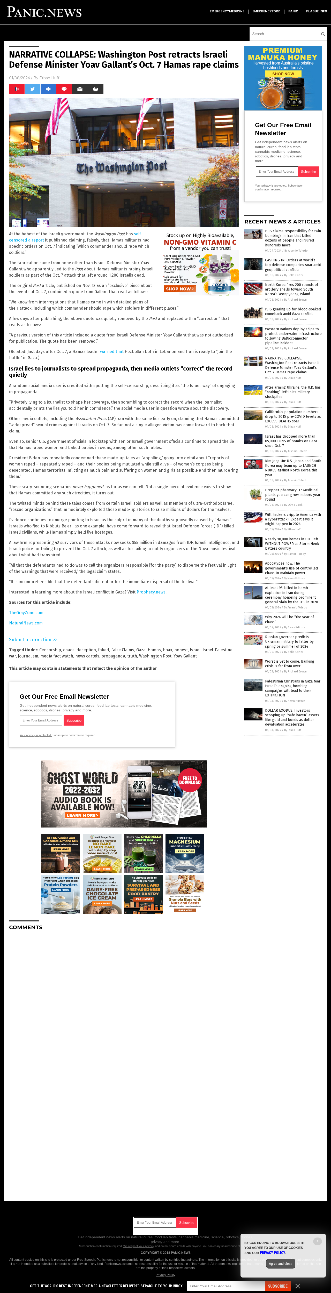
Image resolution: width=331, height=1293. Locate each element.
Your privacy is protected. (36, 735)
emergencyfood (266, 11)
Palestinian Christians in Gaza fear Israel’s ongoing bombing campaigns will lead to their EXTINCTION (292, 688)
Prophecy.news (151, 592)
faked (103, 649)
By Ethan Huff (292, 378)
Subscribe (278, 1286)
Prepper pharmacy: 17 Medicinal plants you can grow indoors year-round (293, 495)
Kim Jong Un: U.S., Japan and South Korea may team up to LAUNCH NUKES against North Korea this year (293, 468)
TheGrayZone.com (26, 612)
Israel (195, 649)
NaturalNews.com (26, 623)
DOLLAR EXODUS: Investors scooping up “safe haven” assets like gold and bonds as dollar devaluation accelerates (292, 717)
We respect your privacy (138, 1246)
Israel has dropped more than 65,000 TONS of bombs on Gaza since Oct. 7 (291, 441)
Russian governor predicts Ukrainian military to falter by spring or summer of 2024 (289, 641)
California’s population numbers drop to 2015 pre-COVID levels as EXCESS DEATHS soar (293, 416)
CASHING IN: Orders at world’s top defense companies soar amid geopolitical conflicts (293, 265)
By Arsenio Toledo (296, 250)
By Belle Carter (293, 275)
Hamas (154, 649)
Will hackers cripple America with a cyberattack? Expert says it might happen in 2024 (293, 519)
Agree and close (280, 1264)
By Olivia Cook (293, 505)
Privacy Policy (165, 1275)
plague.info (316, 11)
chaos (68, 649)
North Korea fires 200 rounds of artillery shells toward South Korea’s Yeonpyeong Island (291, 289)
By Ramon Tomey (295, 554)
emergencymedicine (227, 11)
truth (132, 656)
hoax (167, 649)
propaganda (113, 656)
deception (86, 649)
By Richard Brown (295, 299)
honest (181, 649)
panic (293, 11)
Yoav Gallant (185, 656)
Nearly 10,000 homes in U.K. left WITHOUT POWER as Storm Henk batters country (292, 544)
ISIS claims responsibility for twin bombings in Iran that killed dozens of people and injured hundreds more (293, 238)
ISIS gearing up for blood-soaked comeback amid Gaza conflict (293, 311)
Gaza (141, 649)
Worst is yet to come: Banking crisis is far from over (289, 663)
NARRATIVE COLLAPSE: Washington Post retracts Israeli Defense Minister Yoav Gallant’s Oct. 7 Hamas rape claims (292, 365)
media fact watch (56, 656)
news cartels (87, 656)
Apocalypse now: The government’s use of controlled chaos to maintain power (291, 568)
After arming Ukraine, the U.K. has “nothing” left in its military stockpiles (293, 392)
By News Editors (294, 578)
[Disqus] (124, 999)
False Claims (122, 649)
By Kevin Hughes (294, 701)
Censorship (50, 649)
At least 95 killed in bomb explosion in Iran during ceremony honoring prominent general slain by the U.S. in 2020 (291, 595)
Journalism (28, 656)
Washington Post (155, 656)
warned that (112, 351)
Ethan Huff (49, 78)
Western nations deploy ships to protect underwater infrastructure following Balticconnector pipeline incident (293, 336)
